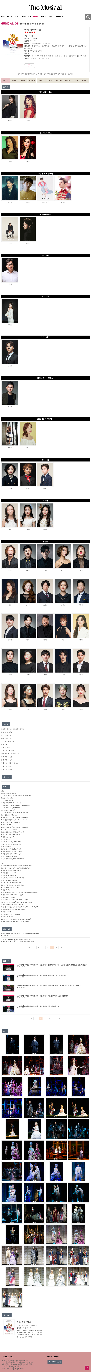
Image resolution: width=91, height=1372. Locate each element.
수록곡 (49, 80)
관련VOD (67, 80)
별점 (40, 80)
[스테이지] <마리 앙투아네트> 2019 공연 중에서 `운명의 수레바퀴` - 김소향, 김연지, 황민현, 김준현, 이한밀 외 (52, 965)
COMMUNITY (59, 16)
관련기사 (59, 80)
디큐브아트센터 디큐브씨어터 (40, 43)
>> (61, 948)
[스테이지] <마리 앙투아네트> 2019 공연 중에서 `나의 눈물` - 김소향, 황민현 (41, 975)
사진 (76, 80)
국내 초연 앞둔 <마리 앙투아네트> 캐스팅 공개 (16, 940)
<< (29, 948)
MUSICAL (36, 16)
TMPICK (24, 16)
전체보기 (6, 80)
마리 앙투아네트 (24, 1322)
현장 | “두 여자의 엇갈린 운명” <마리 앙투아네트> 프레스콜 (20, 933)
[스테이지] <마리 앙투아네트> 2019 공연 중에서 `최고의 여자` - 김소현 (39, 1006)
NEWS (3, 16)
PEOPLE (43, 16)
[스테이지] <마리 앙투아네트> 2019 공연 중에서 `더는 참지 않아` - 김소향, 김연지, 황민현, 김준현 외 (49, 985)
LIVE (29, 16)
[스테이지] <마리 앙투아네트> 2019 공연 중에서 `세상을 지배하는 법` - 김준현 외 (42, 996)
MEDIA (17, 16)
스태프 (23, 80)
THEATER (50, 16)
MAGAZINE (10, 16)
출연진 (14, 80)
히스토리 (85, 80)
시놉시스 (32, 80)
